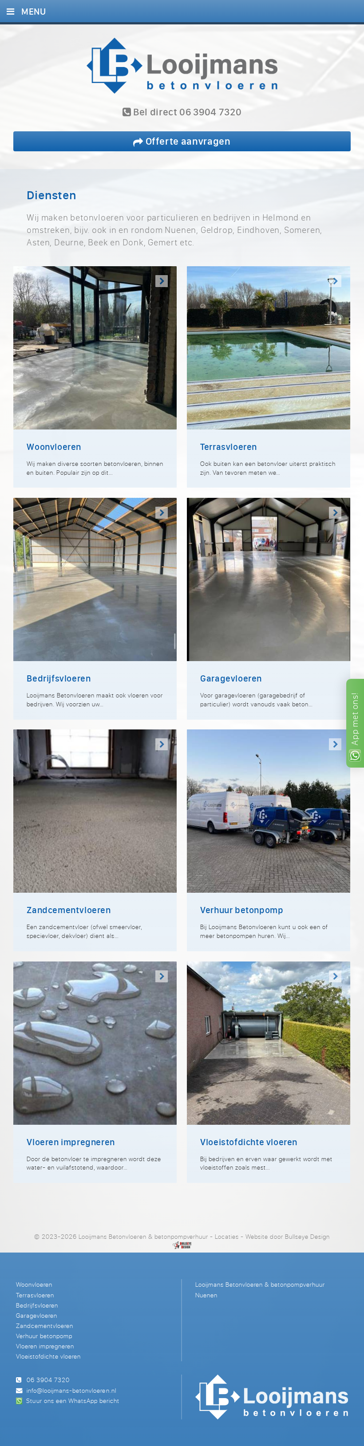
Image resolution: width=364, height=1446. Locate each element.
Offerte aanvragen (187, 140)
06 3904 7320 (48, 1379)
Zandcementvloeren (44, 1325)
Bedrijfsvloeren (37, 1305)
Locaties (227, 1236)
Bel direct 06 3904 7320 (186, 112)
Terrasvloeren (35, 1295)
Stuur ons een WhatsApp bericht (72, 1400)
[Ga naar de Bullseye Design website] (182, 1245)
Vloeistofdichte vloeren (48, 1356)
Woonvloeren (34, 1284)
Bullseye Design (307, 1236)
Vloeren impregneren (45, 1346)
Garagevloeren (36, 1315)
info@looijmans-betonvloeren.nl (71, 1390)
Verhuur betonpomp (44, 1336)
